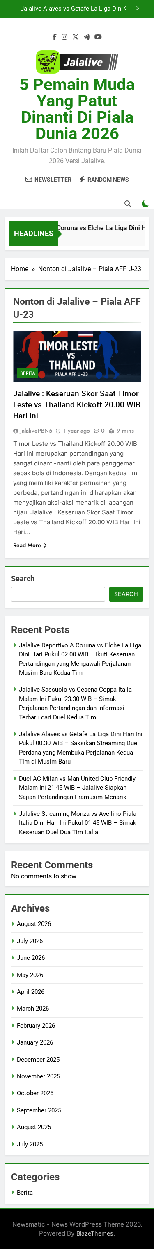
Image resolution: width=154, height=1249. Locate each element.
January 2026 (35, 1042)
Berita (27, 373)
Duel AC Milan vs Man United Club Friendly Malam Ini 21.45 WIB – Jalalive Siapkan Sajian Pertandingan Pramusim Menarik (69, 13)
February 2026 (36, 1025)
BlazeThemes (94, 1233)
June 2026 (31, 957)
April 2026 (30, 991)
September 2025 (39, 1110)
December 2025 (38, 1059)
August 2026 (34, 924)
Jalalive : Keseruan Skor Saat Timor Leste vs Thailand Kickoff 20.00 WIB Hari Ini (76, 404)
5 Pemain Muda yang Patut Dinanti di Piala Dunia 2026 (77, 109)
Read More (27, 545)
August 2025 (34, 1127)
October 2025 (35, 1093)
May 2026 (30, 975)
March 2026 (33, 1008)
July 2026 (30, 941)
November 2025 (38, 1076)
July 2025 (30, 1144)
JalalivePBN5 (36, 431)
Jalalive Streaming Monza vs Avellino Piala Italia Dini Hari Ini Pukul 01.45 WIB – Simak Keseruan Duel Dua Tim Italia (77, 823)
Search (22, 578)
